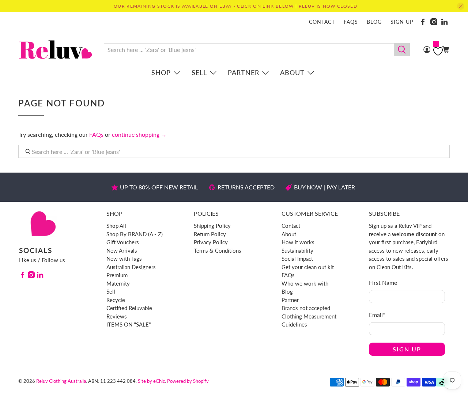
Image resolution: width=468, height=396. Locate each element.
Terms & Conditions (217, 250)
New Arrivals (121, 250)
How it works (298, 242)
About (292, 72)
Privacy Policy (211, 242)
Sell (199, 72)
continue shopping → (139, 134)
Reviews (116, 316)
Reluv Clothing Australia (61, 381)
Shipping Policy (212, 225)
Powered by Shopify (188, 381)
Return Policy (210, 234)
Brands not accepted (306, 308)
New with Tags (124, 258)
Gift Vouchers (122, 242)
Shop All (116, 225)
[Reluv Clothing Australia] (55, 49)
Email (377, 314)
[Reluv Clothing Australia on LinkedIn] (444, 21)
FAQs (351, 22)
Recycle (115, 300)
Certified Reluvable (129, 308)
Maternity (118, 283)
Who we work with (305, 283)
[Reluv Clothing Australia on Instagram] (433, 21)
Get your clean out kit (308, 267)
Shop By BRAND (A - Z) (134, 234)
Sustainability (297, 250)
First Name (383, 282)
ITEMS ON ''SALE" (128, 324)
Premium (117, 275)
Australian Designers (131, 267)
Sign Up (407, 349)
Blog (374, 22)
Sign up (401, 22)
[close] (460, 6)
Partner (243, 72)
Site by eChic (151, 381)
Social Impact (297, 258)
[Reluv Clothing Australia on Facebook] (422, 21)
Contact (322, 22)
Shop (161, 72)
